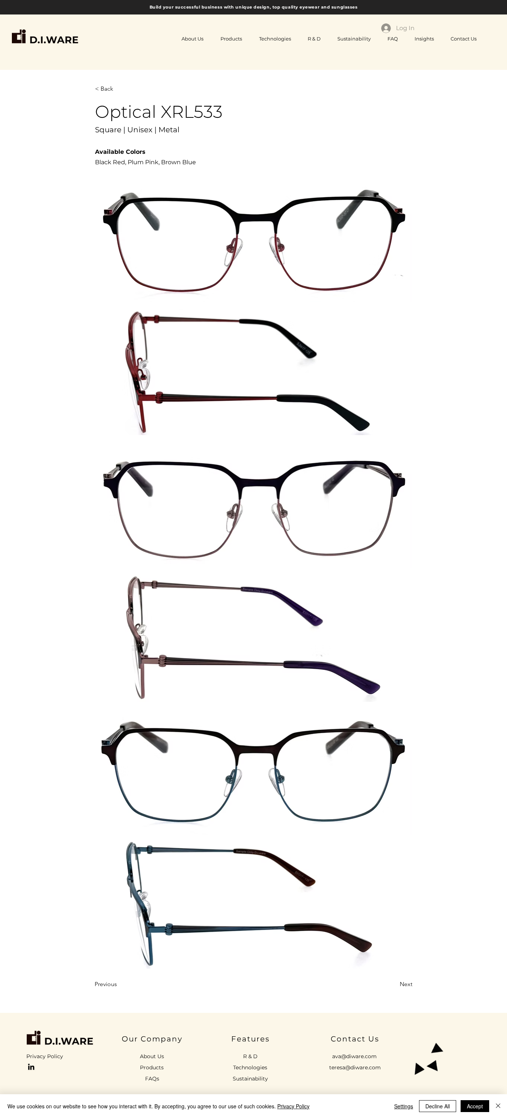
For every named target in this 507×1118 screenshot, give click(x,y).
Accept (475, 1106)
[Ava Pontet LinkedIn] (31, 1066)
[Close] (498, 1106)
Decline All (437, 1106)
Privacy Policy (293, 1106)
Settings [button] (403, 1106)
